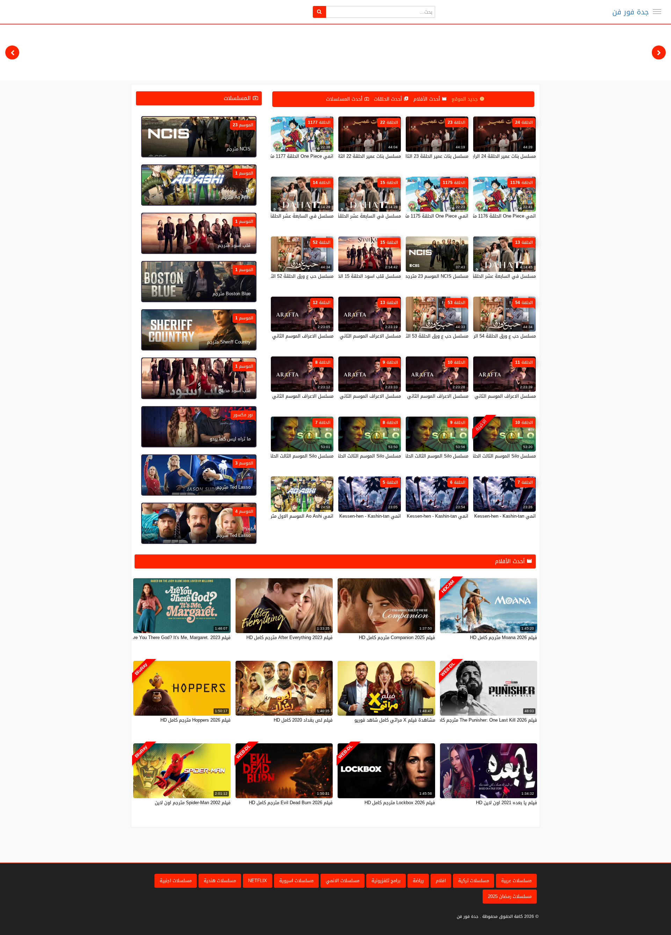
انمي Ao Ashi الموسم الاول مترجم (299, 516)
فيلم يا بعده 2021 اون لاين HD (506, 802)
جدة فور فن (630, 12)
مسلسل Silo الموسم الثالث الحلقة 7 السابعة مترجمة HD (277, 456)
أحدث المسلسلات (345, 99)
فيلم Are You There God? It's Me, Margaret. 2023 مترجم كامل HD (165, 637)
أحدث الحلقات (389, 99)
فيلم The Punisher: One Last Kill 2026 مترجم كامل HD (482, 720)
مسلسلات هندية (220, 880)
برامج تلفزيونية (386, 880)
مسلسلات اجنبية (176, 880)
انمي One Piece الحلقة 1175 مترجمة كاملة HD (421, 216)
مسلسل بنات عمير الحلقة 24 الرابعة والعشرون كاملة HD (481, 156)
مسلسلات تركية (473, 880)
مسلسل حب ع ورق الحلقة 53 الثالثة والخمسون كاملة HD (413, 336)
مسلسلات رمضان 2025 (510, 896)
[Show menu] (657, 11)
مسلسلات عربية (516, 880)
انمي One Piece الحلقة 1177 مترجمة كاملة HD (286, 156)
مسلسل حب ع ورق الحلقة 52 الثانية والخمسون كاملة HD (278, 276)
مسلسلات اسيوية (296, 880)
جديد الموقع (465, 99)
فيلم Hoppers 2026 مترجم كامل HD (195, 720)
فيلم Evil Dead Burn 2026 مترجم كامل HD (291, 802)
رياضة (418, 880)
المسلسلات (238, 98)
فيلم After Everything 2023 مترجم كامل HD (289, 637)
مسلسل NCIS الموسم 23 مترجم (436, 276)
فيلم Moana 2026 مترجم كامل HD (503, 637)
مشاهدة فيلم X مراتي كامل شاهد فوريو (394, 720)
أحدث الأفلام (427, 99)
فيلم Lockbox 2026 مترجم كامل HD (400, 802)
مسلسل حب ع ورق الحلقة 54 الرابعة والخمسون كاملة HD (480, 336)
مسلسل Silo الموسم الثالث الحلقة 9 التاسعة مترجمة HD (412, 456)
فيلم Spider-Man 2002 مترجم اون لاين (193, 802)
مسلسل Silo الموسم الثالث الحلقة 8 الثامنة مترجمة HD (347, 456)
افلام (441, 880)
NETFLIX (257, 880)
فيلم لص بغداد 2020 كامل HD (303, 720)
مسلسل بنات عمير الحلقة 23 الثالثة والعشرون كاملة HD (414, 156)
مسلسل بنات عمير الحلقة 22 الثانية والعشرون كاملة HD (347, 156)
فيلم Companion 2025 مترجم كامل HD (397, 637)
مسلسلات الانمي (342, 880)
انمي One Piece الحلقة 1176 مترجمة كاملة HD (489, 216)
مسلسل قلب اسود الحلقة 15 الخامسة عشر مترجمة (351, 276)
